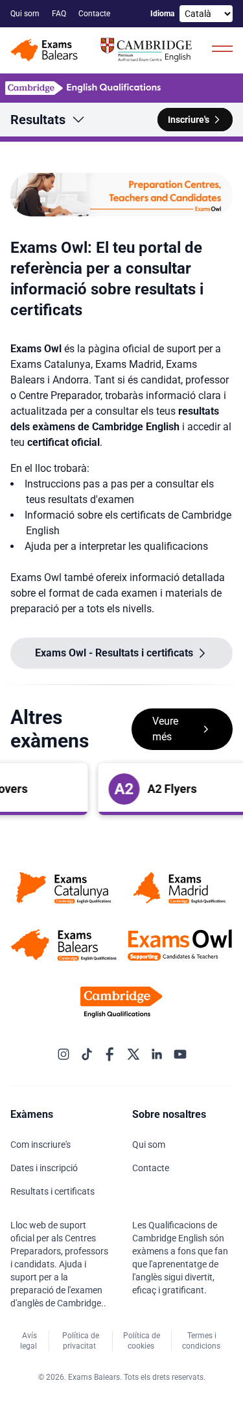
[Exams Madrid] (180, 887)
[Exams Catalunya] (63, 887)
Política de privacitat (80, 1341)
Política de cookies (141, 1341)
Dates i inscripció (45, 1168)
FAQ (60, 13)
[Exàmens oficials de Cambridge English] (103, 50)
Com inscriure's (41, 1144)
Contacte (95, 13)
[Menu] (222, 48)
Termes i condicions (202, 1341)
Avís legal (29, 1341)
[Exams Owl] (180, 945)
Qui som (25, 13)
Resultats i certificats (53, 1191)
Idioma (162, 13)
